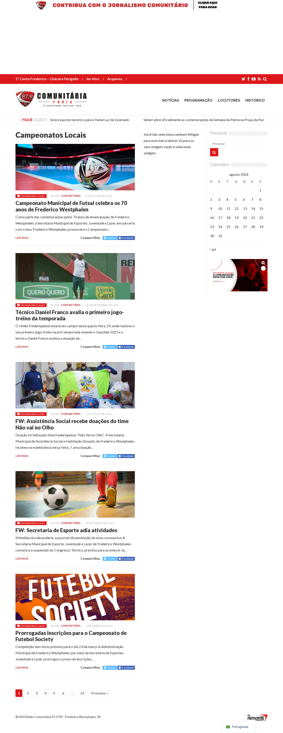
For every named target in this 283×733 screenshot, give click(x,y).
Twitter (111, 238)
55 (82, 693)
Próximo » (99, 693)
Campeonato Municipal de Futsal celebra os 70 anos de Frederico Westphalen (71, 206)
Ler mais (21, 238)
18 (228, 217)
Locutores (229, 100)
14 (253, 208)
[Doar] (141, 9)
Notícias (170, 100)
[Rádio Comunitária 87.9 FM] (52, 104)
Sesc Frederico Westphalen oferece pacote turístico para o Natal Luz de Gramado (63, 120)
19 (237, 217)
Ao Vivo (92, 79)
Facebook (128, 238)
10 (220, 208)
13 (245, 208)
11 (228, 208)
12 (237, 208)
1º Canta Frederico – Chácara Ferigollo (46, 79)
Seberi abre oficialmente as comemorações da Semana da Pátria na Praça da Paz (199, 120)
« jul (213, 249)
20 (245, 217)
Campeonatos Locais (32, 195)
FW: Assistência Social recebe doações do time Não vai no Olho (72, 424)
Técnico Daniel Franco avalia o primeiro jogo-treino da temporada (69, 315)
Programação (198, 100)
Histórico (255, 100)
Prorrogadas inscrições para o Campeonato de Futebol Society (71, 636)
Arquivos (114, 79)
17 (220, 217)
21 (253, 217)
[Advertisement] (132, 43)
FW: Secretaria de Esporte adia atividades (66, 530)
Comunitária (70, 195)
